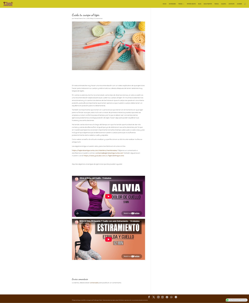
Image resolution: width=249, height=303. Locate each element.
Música (216, 4)
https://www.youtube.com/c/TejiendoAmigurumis (104, 156)
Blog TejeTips (208, 4)
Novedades (172, 4)
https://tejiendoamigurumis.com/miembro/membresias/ (95, 150)
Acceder (239, 4)
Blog (199, 4)
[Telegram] (176, 297)
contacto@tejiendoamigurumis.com (109, 153)
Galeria (223, 4)
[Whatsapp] (171, 297)
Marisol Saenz (78, 18)
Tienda (180, 4)
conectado (94, 283)
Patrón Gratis (191, 4)
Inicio (164, 4)
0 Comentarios (98, 18)
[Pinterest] (167, 297)
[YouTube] (162, 297)
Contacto (231, 4)
